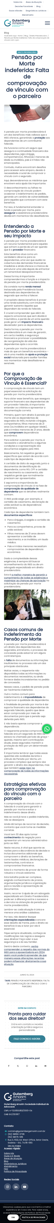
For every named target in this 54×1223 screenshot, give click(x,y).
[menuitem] (18, 2)
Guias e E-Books (12, 1155)
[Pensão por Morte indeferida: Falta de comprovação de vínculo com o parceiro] (27, 113)
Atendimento (27, 15)
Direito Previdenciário (27, 52)
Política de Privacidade (15, 1171)
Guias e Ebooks (15, 10)
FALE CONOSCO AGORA (27, 1038)
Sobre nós (9, 1153)
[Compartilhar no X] (17, 1066)
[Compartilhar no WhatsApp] (27, 1066)
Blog (38, 6)
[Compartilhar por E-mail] (45, 1066)
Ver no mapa (14, 1145)
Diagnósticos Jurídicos (36, 10)
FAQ (6, 1168)
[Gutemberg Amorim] (22, 23)
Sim (13, 1217)
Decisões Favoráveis (24, 6)
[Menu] (46, 23)
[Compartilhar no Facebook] (8, 1066)
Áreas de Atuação (13, 1158)
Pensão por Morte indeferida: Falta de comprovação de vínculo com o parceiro (28, 983)
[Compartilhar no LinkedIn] (36, 1066)
